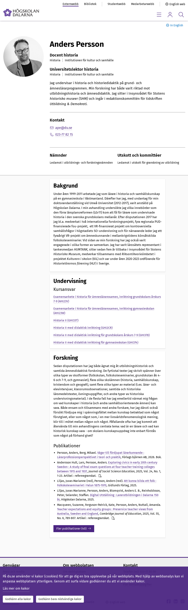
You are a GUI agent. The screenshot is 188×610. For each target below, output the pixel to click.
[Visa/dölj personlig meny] (170, 14)
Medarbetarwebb (142, 4)
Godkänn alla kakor (18, 599)
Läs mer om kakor (16, 588)
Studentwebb (117, 4)
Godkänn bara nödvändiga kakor (60, 599)
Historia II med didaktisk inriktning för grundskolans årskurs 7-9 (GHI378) (101, 335)
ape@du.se (63, 128)
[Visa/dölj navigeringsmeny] (159, 14)
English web (177, 4)
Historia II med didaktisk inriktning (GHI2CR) (83, 327)
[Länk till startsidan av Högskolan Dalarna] (21, 12)
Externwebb (71, 4)
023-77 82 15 (64, 135)
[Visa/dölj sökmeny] (181, 14)
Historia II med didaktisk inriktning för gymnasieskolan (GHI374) (95, 342)
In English (176, 25)
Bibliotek (90, 4)
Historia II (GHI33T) (65, 320)
